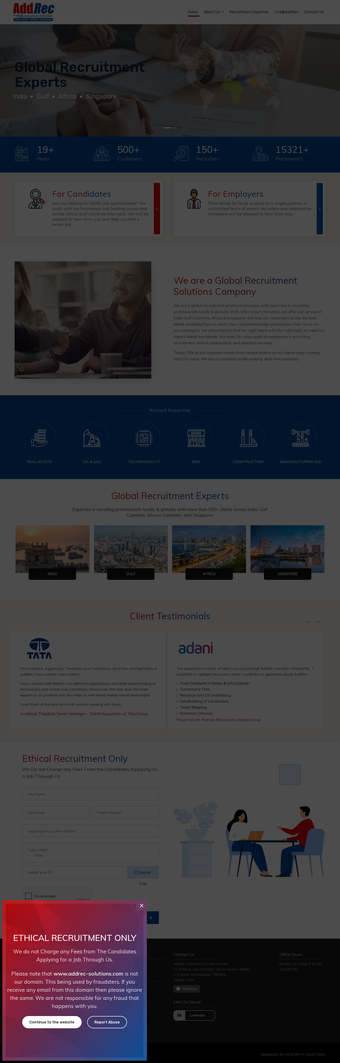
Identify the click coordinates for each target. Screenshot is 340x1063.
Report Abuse (107, 1022)
